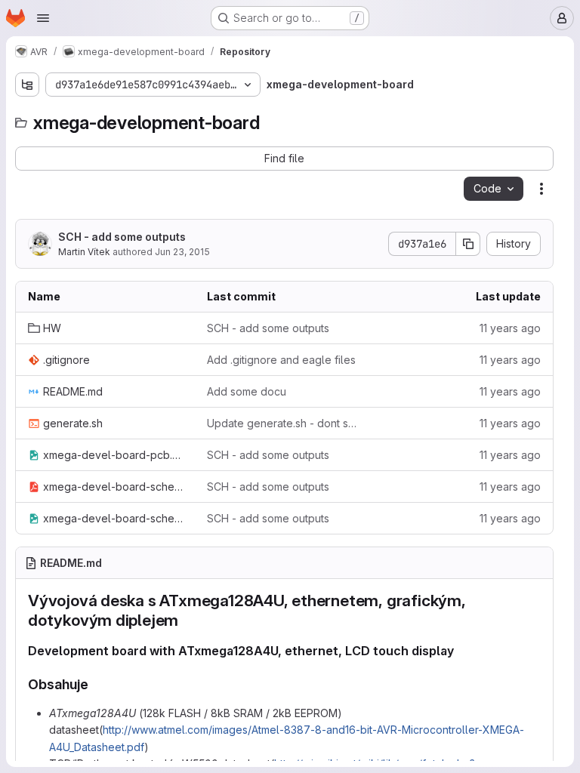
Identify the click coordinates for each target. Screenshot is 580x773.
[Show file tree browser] (27, 84)
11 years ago (510, 328)
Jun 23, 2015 (182, 251)
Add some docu (246, 391)
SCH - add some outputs (122, 236)
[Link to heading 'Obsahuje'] (95, 684)
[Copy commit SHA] (468, 244)
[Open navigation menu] (43, 18)
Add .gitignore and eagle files (281, 359)
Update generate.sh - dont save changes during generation (284, 423)
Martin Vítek (84, 251)
